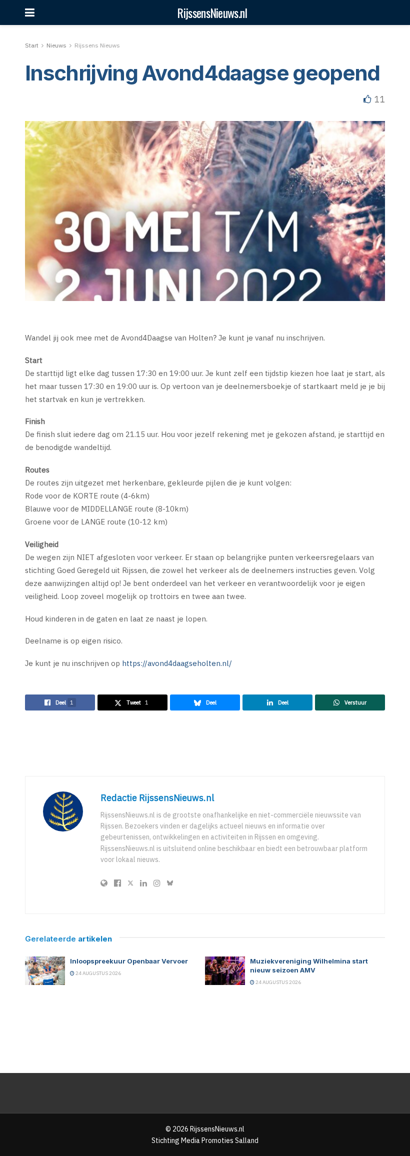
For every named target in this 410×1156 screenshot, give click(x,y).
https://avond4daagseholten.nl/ (177, 663)
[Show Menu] (29, 12)
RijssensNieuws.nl (212, 12)
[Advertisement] (205, 743)
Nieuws (56, 45)
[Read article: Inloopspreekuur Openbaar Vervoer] (45, 970)
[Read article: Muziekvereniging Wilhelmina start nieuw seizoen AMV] (225, 970)
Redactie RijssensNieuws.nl (157, 798)
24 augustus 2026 (97, 973)
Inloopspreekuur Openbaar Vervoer (129, 961)
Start (31, 45)
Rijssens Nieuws (97, 45)
